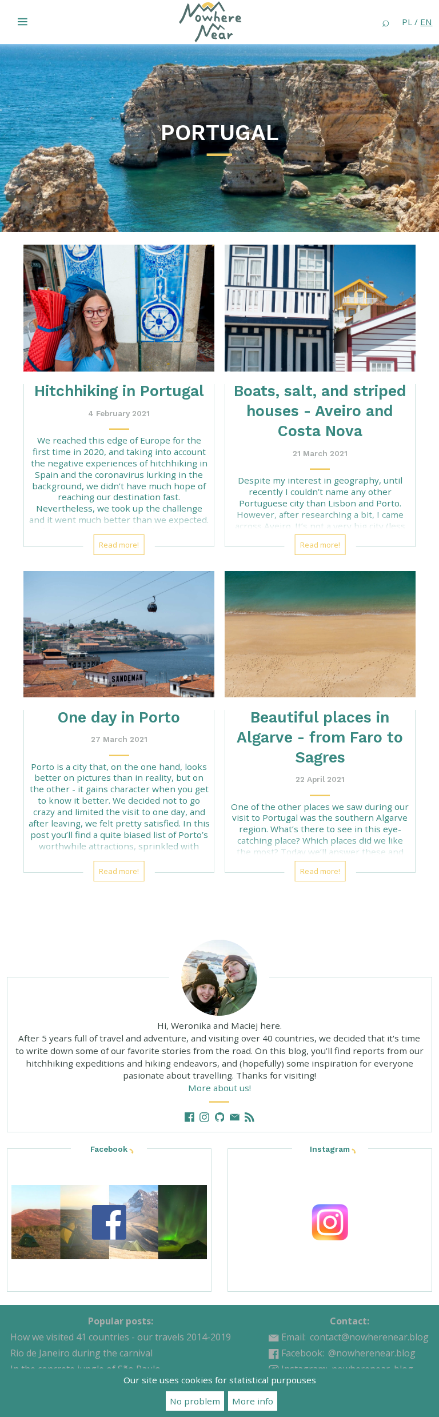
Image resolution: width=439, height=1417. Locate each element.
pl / (417, 21)
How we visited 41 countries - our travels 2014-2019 (120, 1337)
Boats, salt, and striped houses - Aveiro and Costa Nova (320, 411)
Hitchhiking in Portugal (119, 391)
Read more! (119, 545)
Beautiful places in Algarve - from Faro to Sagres (320, 737)
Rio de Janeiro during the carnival (81, 1353)
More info (252, 1401)
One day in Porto (119, 717)
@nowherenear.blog (372, 1353)
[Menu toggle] (23, 22)
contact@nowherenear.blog (369, 1337)
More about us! (219, 1087)
